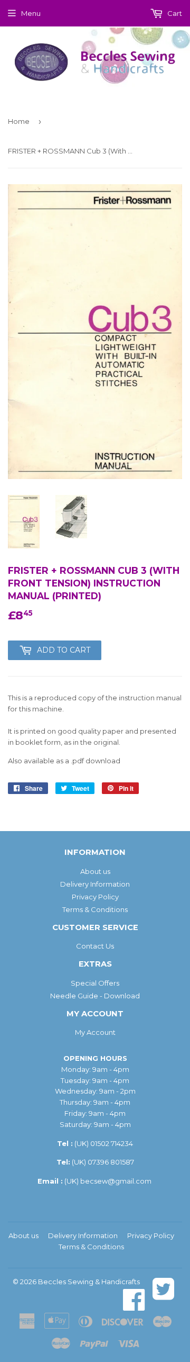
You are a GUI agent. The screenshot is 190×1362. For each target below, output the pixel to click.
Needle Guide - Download (95, 995)
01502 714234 (111, 1143)
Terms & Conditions (95, 909)
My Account (95, 1032)
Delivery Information (95, 884)
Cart (174, 13)
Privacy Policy (95, 896)
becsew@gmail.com (115, 1181)
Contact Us (95, 946)
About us (95, 871)
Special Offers (95, 983)
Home (19, 121)
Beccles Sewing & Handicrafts (89, 1281)
